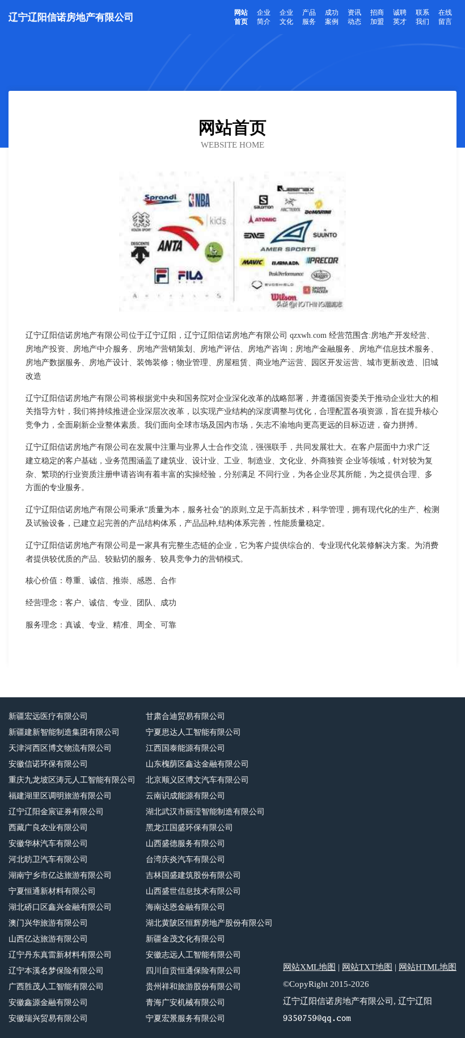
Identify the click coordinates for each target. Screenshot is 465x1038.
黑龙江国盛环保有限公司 (189, 827)
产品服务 (309, 17)
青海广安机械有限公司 (185, 1002)
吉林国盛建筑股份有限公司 (193, 875)
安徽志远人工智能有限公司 (193, 955)
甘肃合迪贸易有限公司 (185, 716)
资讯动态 (354, 17)
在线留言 (445, 17)
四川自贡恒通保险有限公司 (193, 970)
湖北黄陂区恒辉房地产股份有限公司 (209, 923)
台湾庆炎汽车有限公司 (185, 859)
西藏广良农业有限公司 (48, 827)
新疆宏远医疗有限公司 (48, 716)
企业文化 (286, 17)
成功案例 (332, 17)
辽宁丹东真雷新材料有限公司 (60, 955)
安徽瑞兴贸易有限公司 (48, 1018)
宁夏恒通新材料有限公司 (52, 891)
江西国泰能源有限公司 (185, 748)
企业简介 (263, 17)
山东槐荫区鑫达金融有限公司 (197, 764)
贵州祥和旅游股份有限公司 (193, 986)
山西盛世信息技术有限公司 (193, 891)
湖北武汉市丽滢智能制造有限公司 (205, 811)
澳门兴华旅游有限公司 (48, 923)
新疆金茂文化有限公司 (185, 939)
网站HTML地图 (427, 967)
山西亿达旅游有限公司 (48, 939)
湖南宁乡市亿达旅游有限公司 (60, 875)
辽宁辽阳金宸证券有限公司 (56, 811)
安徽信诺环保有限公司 (48, 764)
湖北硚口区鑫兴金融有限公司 (60, 907)
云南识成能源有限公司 (185, 796)
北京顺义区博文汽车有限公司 (197, 780)
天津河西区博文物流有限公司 (60, 748)
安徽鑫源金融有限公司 (48, 1002)
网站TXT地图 (367, 967)
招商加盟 (377, 17)
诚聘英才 (400, 17)
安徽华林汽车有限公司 (48, 843)
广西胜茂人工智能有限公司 (56, 986)
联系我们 (422, 17)
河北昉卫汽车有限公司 (48, 859)
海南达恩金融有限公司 (185, 907)
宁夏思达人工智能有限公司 (193, 732)
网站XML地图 (309, 967)
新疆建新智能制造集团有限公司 (64, 732)
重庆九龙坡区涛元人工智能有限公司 (72, 780)
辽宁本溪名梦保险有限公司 (56, 970)
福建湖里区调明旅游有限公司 (60, 796)
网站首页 (241, 17)
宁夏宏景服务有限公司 (185, 1018)
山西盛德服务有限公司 (185, 843)
